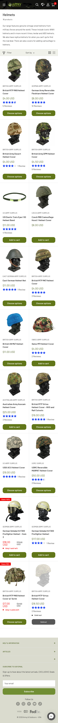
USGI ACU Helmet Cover (14, 467)
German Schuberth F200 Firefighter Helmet (43, 532)
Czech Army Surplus (40, 213)
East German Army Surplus (14, 276)
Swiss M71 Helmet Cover (43, 344)
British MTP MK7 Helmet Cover (43, 282)
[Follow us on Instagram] (23, 704)
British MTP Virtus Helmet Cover (40, 597)
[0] (53, 5)
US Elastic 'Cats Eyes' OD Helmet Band (14, 218)
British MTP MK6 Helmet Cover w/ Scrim (14, 597)
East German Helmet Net (14, 280)
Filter (9, 52)
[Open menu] (4, 5)
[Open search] (37, 4)
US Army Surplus (10, 213)
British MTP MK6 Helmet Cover (14, 92)
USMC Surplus (38, 463)
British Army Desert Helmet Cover (12, 155)
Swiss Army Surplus (40, 340)
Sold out (43, 622)
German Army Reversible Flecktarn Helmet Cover (43, 92)
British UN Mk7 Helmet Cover (13, 345)
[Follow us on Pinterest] (29, 704)
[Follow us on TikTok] (40, 704)
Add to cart (14, 240)
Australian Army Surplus (14, 400)
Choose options (14, 113)
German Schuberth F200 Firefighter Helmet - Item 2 (14, 534)
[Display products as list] (54, 52)
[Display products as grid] (49, 52)
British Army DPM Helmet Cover (43, 155)
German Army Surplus (41, 86)
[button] (51, 716)
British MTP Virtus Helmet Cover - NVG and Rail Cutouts (43, 407)
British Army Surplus (12, 86)
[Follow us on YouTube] (34, 704)
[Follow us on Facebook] (18, 704)
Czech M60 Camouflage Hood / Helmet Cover (43, 218)
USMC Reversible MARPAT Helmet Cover (42, 469)
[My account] (48, 4)
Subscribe (29, 691)
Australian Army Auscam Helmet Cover (14, 405)
